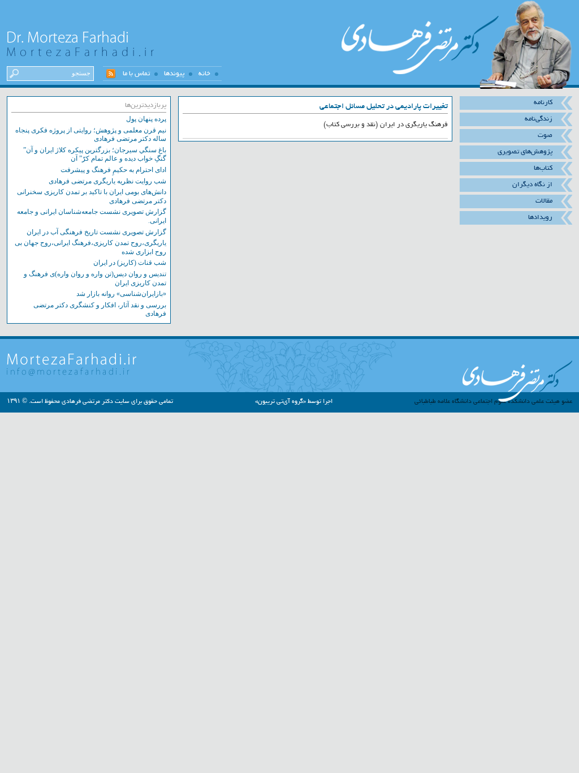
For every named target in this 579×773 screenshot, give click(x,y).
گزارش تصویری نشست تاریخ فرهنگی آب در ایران (96, 232)
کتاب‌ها (543, 168)
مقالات (543, 201)
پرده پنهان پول (146, 119)
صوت (545, 135)
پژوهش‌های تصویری (525, 151)
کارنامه (543, 102)
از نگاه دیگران (532, 184)
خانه (204, 73)
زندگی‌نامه (538, 118)
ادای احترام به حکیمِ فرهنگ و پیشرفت (113, 170)
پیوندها (174, 73)
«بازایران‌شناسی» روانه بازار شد (121, 294)
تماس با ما (136, 73)
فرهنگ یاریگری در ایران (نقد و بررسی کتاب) (385, 124)
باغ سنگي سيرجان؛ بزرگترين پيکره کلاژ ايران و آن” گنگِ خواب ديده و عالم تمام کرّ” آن (94, 154)
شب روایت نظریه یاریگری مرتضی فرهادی (107, 181)
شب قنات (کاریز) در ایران (129, 263)
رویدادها (540, 217)
